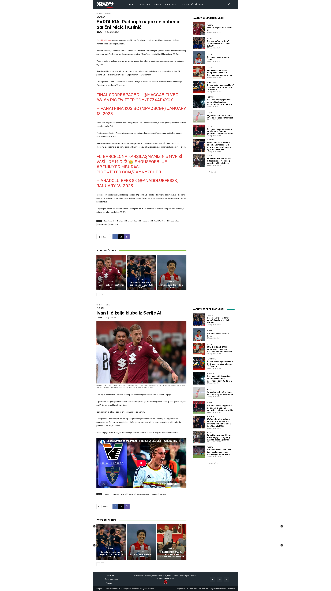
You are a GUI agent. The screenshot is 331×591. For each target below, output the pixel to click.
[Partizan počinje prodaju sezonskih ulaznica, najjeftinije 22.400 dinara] (199, 101)
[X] (121, 236)
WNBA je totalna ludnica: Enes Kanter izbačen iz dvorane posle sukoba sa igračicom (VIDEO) (219, 146)
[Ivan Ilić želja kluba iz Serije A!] (111, 272)
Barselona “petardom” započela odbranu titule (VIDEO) (141, 284)
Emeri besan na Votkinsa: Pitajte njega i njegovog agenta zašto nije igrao (219, 160)
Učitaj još (212, 172)
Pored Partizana (103, 40)
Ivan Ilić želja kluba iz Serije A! (111, 286)
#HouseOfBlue (150, 161)
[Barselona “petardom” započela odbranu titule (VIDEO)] (141, 272)
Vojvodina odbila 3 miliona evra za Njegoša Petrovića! (220, 116)
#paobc (130, 94)
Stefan (100, 32)
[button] (230, 4)
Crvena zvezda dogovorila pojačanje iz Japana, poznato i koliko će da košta (220, 131)
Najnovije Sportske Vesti (208, 18)
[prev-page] (98, 294)
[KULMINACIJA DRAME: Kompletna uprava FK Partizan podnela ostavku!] (199, 72)
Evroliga (120, 221)
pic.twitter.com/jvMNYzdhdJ (128, 172)
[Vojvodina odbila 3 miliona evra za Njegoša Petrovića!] (199, 116)
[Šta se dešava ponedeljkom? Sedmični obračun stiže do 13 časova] (199, 87)
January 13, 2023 (114, 185)
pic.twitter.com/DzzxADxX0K (141, 99)
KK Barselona (144, 221)
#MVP (172, 156)
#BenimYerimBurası (118, 166)
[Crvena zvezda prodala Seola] (171, 272)
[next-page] (102, 294)
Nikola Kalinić (102, 224)
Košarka (108, 14)
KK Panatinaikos (173, 221)
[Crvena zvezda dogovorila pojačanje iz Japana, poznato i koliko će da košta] (199, 131)
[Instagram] (219, 579)
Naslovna (99, 14)
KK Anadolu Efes (131, 221)
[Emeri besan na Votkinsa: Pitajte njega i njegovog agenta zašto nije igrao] (199, 160)
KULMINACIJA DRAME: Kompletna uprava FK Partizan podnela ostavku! (219, 72)
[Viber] (127, 236)
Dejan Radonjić (109, 221)
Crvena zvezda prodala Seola (172, 286)
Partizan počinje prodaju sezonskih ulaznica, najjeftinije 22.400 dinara (219, 102)
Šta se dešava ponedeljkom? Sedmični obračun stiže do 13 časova (220, 87)
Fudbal (111, 281)
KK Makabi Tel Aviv (158, 221)
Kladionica (211, 82)
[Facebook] (115, 236)
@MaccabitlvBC (161, 94)
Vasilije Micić (113, 224)
